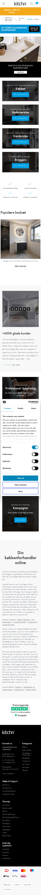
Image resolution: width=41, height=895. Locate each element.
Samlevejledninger (8, 814)
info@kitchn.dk (10, 762)
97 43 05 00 (21, 19)
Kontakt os (5, 785)
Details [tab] (20, 408)
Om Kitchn (6, 805)
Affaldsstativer (19, 689)
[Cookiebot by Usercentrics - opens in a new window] (28, 402)
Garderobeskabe (8, 625)
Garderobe (20, 136)
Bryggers (20, 160)
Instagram (5, 852)
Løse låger (25, 767)
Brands (4, 811)
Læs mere (16, 365)
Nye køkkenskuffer (19, 622)
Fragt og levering (8, 794)
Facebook (5, 849)
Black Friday (6, 836)
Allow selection (20, 485)
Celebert (17, 884)
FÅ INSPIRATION (20, 94)
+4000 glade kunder (16, 333)
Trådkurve (18, 687)
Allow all (20, 478)
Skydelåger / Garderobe (27, 754)
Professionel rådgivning (20, 388)
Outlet (4, 833)
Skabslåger (6, 823)
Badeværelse (20, 112)
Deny (20, 491)
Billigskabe (7, 884)
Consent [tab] (7, 408)
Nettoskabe (27, 884)
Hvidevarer (26, 761)
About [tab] (33, 408)
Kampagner (20, 508)
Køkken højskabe (23, 619)
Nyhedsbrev (6, 858)
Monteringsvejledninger (10, 817)
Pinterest (5, 855)
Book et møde (7, 808)
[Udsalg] (20, 29)
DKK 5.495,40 (20, 266)
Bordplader (26, 758)
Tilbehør (25, 770)
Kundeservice (7, 788)
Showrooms (6, 826)
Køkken (20, 89)
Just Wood (25, 764)
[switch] (35, 454)
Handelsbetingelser (9, 791)
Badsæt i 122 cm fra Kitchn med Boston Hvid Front (20, 261)
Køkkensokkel (31, 689)
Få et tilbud (6, 820)
